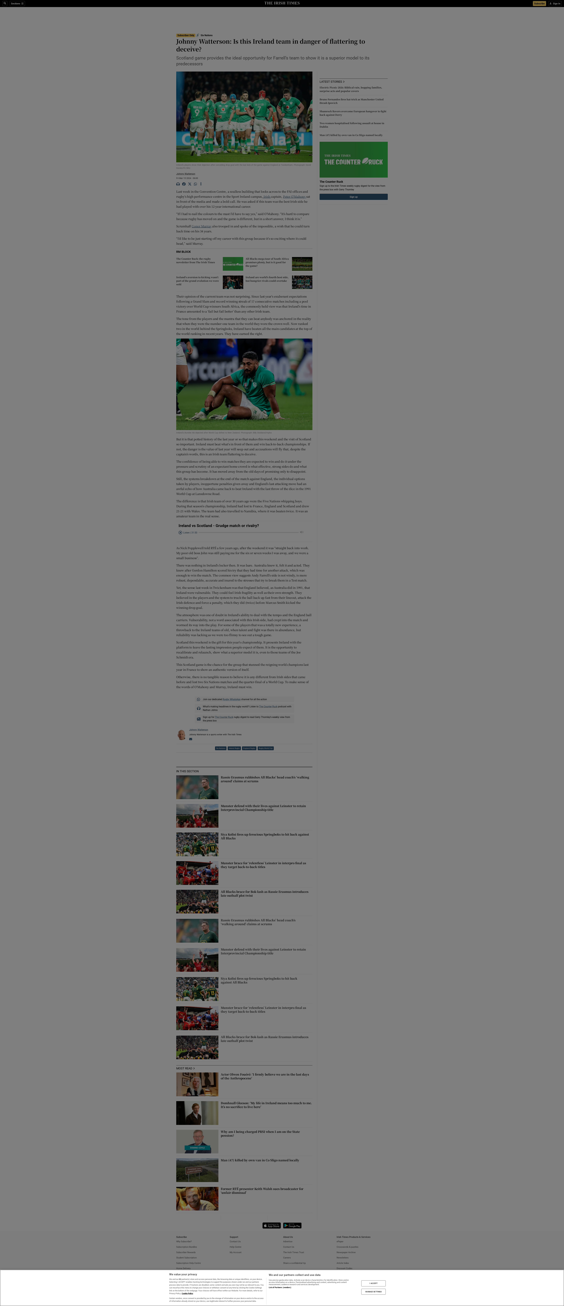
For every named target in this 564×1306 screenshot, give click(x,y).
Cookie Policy (187, 1293)
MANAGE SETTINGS (373, 1292)
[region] (282, 1288)
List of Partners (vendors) (280, 1287)
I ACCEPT (373, 1283)
